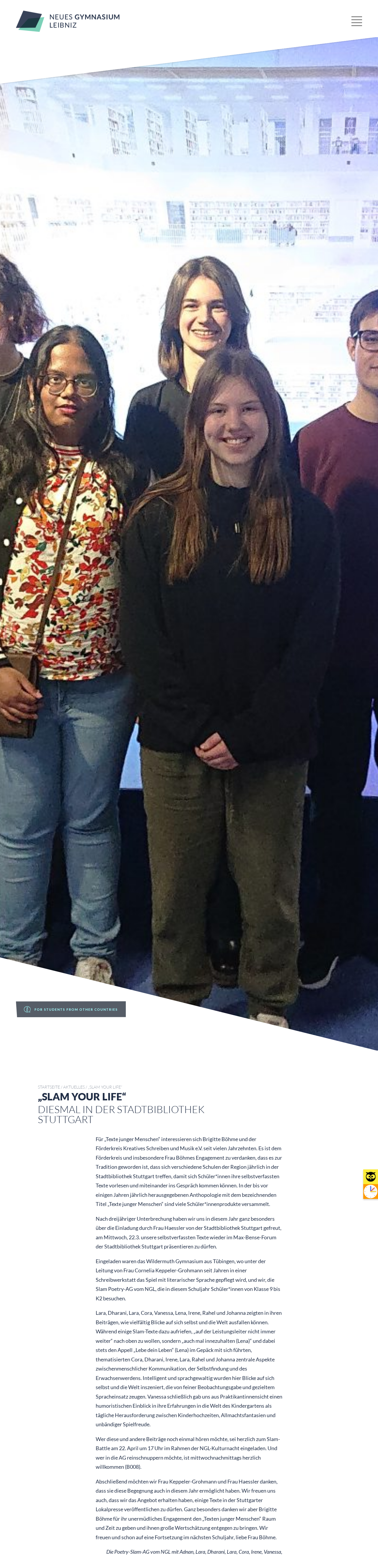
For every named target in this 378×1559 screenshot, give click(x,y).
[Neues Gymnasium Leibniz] (68, 30)
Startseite (49, 1086)
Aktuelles (74, 1086)
